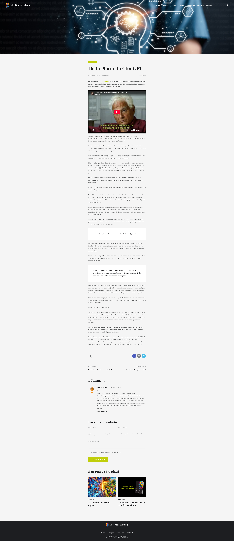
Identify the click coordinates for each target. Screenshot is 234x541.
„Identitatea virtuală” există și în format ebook (131, 504)
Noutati (92, 62)
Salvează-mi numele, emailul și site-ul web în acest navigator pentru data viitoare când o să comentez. (116, 435)
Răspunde (101, 412)
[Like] (90, 356)
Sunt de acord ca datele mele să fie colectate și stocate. (106, 452)
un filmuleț (106, 82)
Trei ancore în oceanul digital (99, 504)
